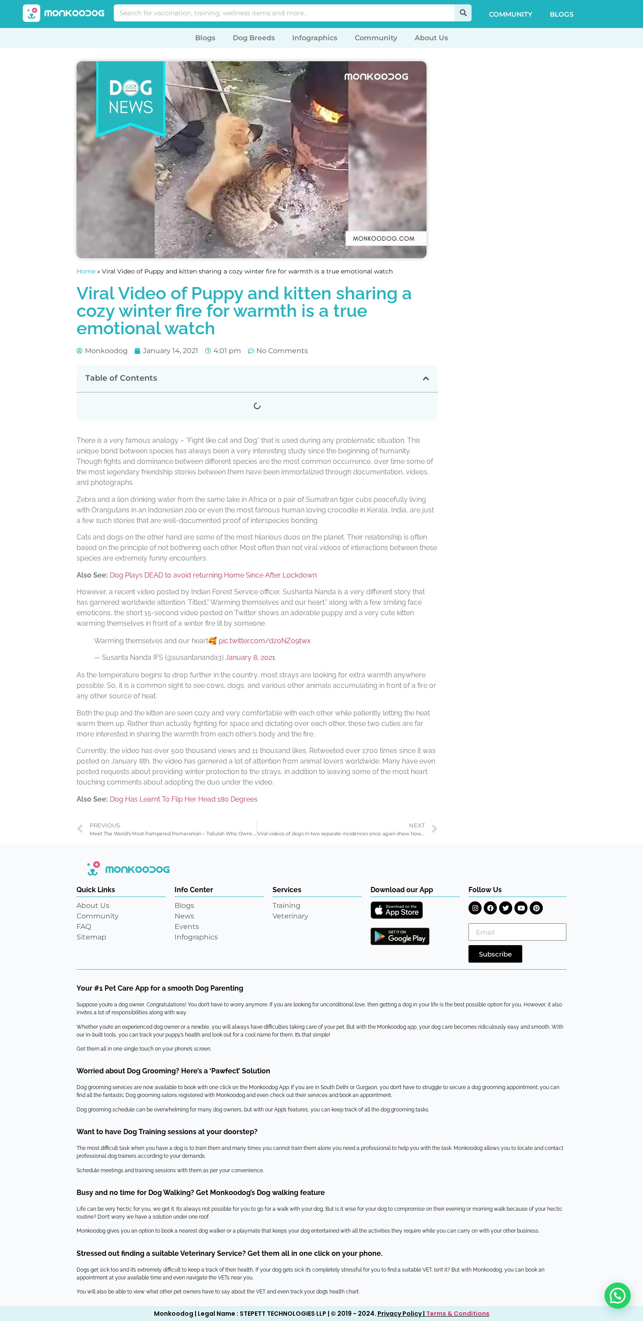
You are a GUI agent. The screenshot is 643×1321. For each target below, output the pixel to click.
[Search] (463, 12)
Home (86, 271)
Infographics (314, 38)
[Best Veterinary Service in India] (64, 13)
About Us (431, 38)
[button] (426, 378)
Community (510, 14)
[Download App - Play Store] (400, 936)
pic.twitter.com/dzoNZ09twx (265, 641)
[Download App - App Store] (396, 910)
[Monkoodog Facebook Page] (490, 908)
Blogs (561, 14)
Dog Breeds (254, 38)
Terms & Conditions (457, 1313)
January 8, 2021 (250, 657)
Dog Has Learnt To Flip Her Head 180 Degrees (184, 799)
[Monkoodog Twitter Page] (505, 908)
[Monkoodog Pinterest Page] (536, 908)
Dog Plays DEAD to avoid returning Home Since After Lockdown (213, 575)
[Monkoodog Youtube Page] (521, 908)
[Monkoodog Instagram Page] (475, 908)
